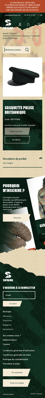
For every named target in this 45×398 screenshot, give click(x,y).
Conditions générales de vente (17, 355)
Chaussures (7, 320)
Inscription (16, 140)
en (41, 15)
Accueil (6, 33)
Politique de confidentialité (15, 359)
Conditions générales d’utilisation (19, 350)
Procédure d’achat (11, 364)
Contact (6, 344)
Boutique (7, 311)
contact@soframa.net (12, 15)
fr (38, 15)
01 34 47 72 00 (29, 15)
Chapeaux (26, 36)
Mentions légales (8, 394)
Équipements (8, 329)
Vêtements (16, 36)
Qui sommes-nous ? (12, 335)
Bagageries (7, 325)
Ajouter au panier (16, 131)
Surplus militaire (9, 34)
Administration (10, 340)
